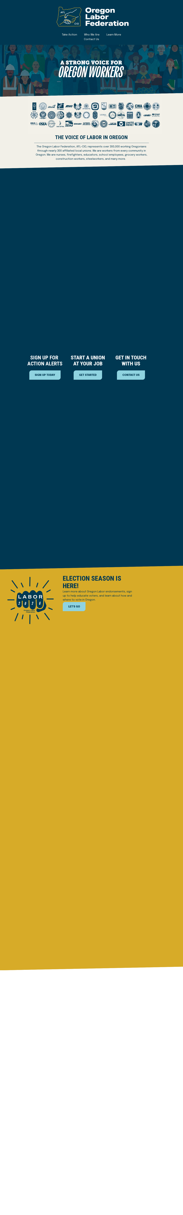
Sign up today (45, 375)
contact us (131, 375)
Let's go (74, 606)
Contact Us (91, 39)
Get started (88, 375)
